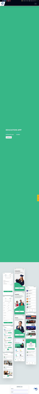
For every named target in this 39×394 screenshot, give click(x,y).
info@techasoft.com (33, 0)
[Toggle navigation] (35, 4)
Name (12, 388)
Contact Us (8, 137)
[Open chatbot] (35, 389)
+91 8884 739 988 (25, 0)
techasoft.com (10, 134)
